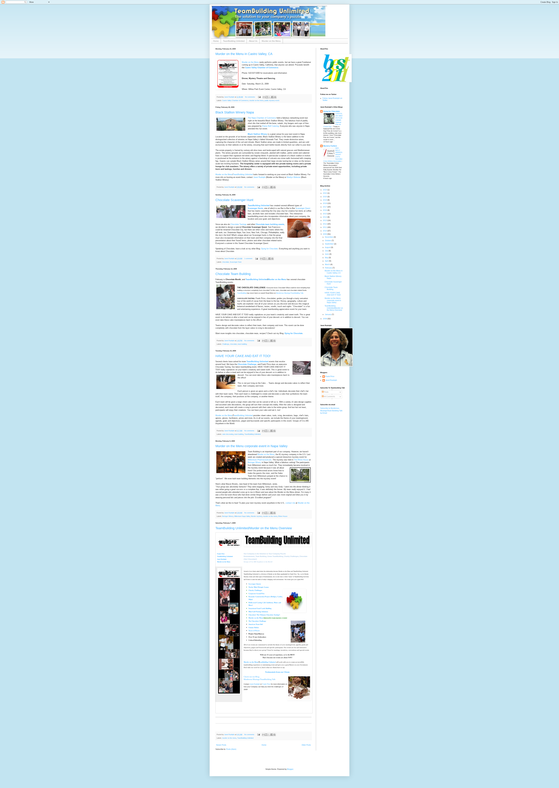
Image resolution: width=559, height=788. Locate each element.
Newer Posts (221, 745)
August (328, 247)
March (327, 264)
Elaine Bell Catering (270, 126)
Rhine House (282, 516)
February (328, 268)
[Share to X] (269, 97)
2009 (325, 234)
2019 (325, 200)
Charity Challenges (255, 590)
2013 (325, 220)
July (327, 251)
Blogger (290, 769)
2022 (325, 193)
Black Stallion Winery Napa (234, 112)
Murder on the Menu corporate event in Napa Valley (251, 446)
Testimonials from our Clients (277, 672)
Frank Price (220, 554)
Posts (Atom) (231, 749)
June (327, 254)
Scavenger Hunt (235, 262)
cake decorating (227, 434)
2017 (325, 207)
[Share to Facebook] (272, 97)
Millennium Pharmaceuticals (259, 460)
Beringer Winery (254, 462)
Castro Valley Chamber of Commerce (261, 67)
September (329, 244)
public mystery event (272, 100)
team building (242, 344)
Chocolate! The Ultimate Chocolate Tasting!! (264, 615)
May (327, 258)
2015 (325, 214)
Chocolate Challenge (247, 364)
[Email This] (264, 97)
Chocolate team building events (270, 224)
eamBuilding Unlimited (268, 662)
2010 (325, 231)
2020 (325, 197)
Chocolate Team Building (233, 274)
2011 (325, 227)
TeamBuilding (241, 293)
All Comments (329, 397)
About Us (253, 41)
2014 (325, 217)
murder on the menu (256, 100)
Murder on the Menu (271, 41)
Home (216, 41)
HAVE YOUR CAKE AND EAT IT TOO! (243, 356)
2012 (325, 224)
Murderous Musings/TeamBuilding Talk (289, 293)
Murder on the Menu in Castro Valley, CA (244, 54)
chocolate (225, 262)
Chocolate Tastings (238, 224)
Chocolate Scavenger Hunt (234, 200)
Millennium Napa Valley (242, 516)
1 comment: (248, 258)
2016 (325, 210)
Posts (326, 392)
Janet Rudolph (259, 177)
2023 (325, 190)
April (327, 261)
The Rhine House (301, 460)
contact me (290, 503)
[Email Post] (259, 97)
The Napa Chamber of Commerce (262, 118)
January (328, 314)
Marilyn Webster (293, 177)
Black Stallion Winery (257, 134)
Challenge (225, 344)
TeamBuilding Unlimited (234, 41)
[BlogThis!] (266, 97)
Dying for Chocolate (269, 249)
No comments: (250, 97)
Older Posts (306, 745)
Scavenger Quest (303, 208)
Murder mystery (256, 516)
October (328, 241)
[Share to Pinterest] (275, 97)
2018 (325, 203)
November (329, 237)
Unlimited (257, 361)
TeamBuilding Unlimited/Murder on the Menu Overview (253, 528)
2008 (325, 319)
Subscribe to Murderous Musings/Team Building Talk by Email (331, 410)
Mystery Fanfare (330, 146)
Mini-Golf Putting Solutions (258, 611)
